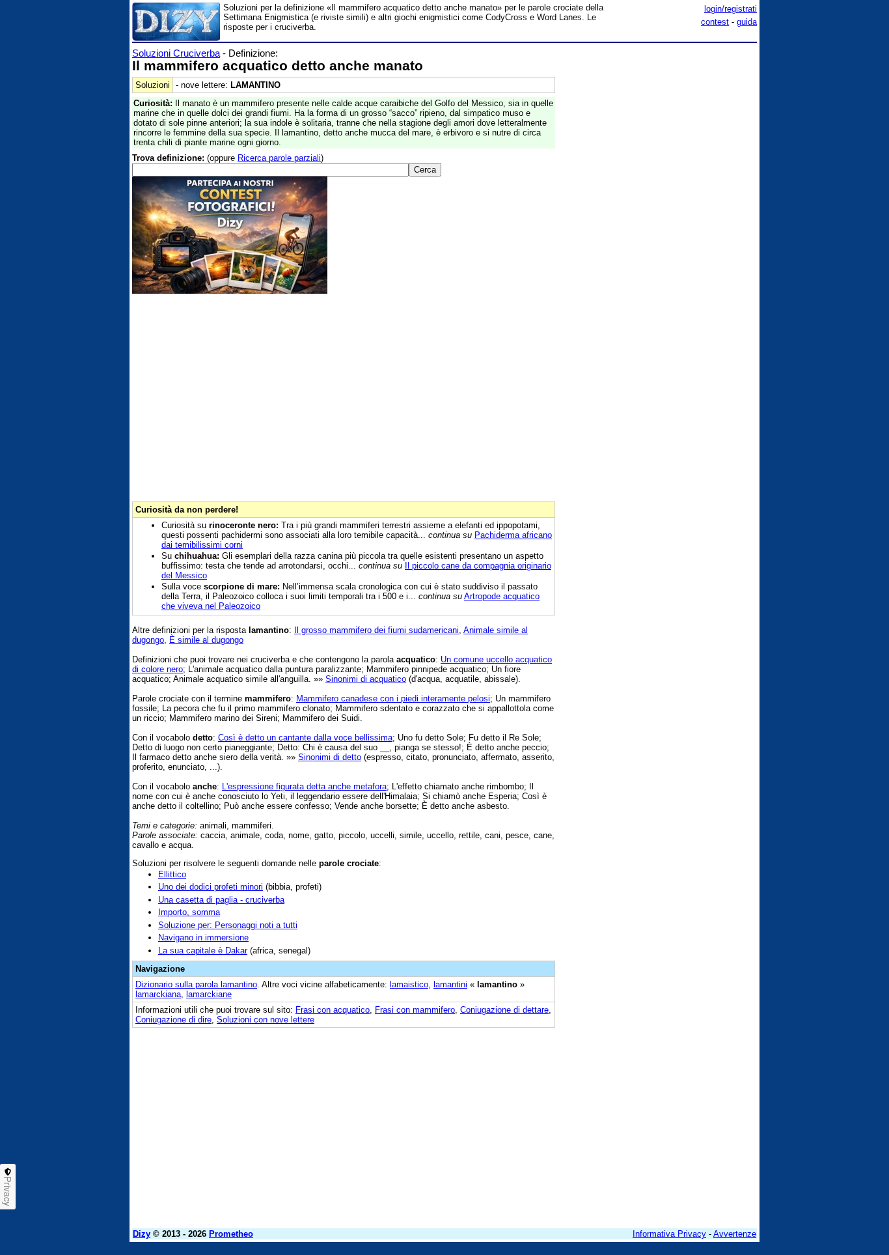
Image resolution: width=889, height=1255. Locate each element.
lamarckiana (158, 994)
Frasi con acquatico (332, 1010)
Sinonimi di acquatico (365, 679)
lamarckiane (209, 994)
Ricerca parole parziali (279, 158)
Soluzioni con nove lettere (265, 1019)
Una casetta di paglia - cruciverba (221, 900)
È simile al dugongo (206, 640)
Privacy (7, 1191)
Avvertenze (734, 1234)
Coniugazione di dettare (504, 1010)
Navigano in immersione (203, 937)
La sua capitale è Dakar (202, 950)
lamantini (450, 984)
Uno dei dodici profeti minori (210, 887)
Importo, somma (189, 912)
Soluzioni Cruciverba (176, 53)
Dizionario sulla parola (196, 984)
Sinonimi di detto (329, 757)
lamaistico (409, 984)
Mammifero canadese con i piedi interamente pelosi (393, 698)
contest (715, 22)
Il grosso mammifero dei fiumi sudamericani (376, 630)
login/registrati (730, 9)
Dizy (141, 1234)
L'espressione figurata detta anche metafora (304, 786)
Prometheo (231, 1234)
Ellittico (172, 874)
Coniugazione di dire (173, 1019)
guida (747, 22)
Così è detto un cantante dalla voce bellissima (305, 737)
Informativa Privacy (669, 1234)
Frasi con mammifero (415, 1010)
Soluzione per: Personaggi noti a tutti (227, 925)
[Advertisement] (659, 243)
